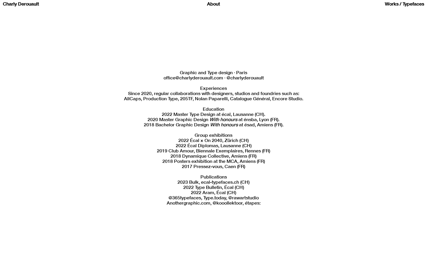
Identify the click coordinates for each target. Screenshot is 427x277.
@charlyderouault (245, 78)
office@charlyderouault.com (193, 78)
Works (392, 4)
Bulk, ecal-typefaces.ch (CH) (219, 183)
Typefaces (413, 4)
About (213, 4)
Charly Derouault (21, 4)
